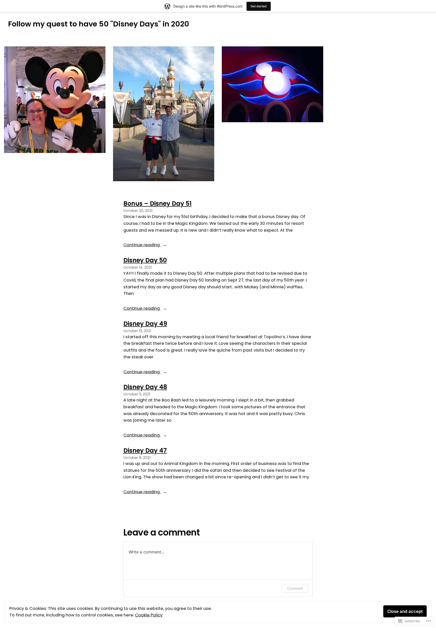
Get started (259, 6)
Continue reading (142, 245)
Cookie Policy (148, 615)
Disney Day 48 (145, 387)
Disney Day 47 (145, 450)
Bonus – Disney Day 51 (157, 203)
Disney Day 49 (145, 324)
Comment (295, 588)
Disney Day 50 (145, 260)
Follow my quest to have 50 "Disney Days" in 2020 (98, 24)
